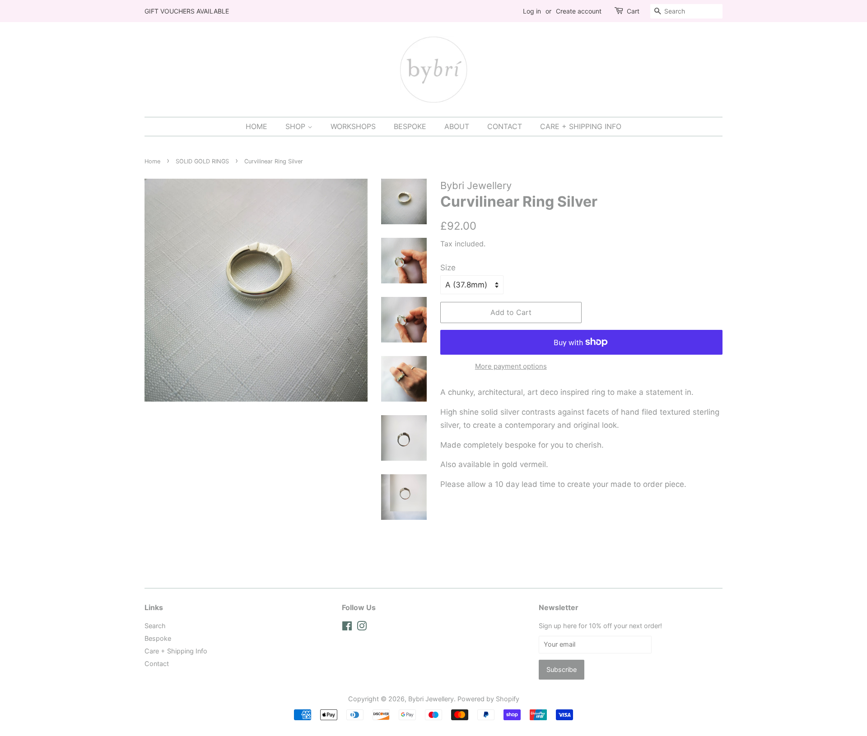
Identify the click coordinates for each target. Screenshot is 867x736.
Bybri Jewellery (431, 699)
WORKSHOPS (353, 126)
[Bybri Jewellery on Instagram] (362, 627)
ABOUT (456, 126)
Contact (156, 663)
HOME (256, 126)
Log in (532, 11)
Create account (578, 11)
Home (152, 161)
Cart (633, 11)
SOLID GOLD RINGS (202, 161)
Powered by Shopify (488, 699)
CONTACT (504, 126)
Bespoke (157, 638)
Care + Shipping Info (175, 651)
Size (448, 267)
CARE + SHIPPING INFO (580, 126)
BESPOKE (410, 126)
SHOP (296, 126)
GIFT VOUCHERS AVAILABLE (186, 11)
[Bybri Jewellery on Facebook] (347, 627)
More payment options (511, 366)
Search (155, 626)
